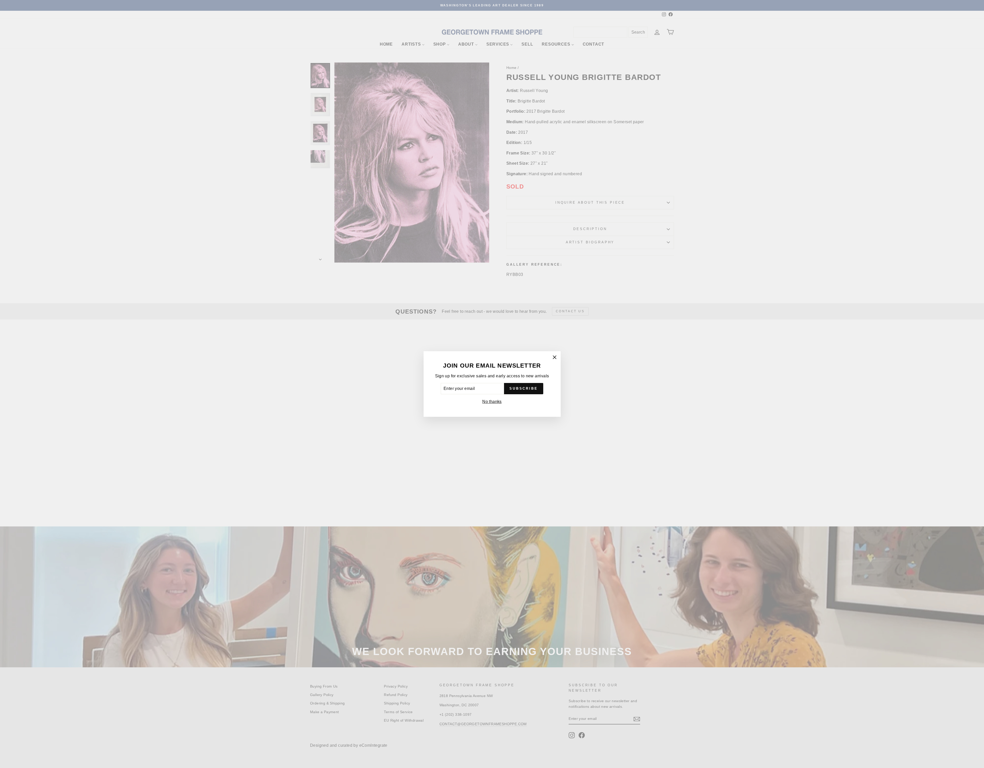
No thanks (492, 401)
